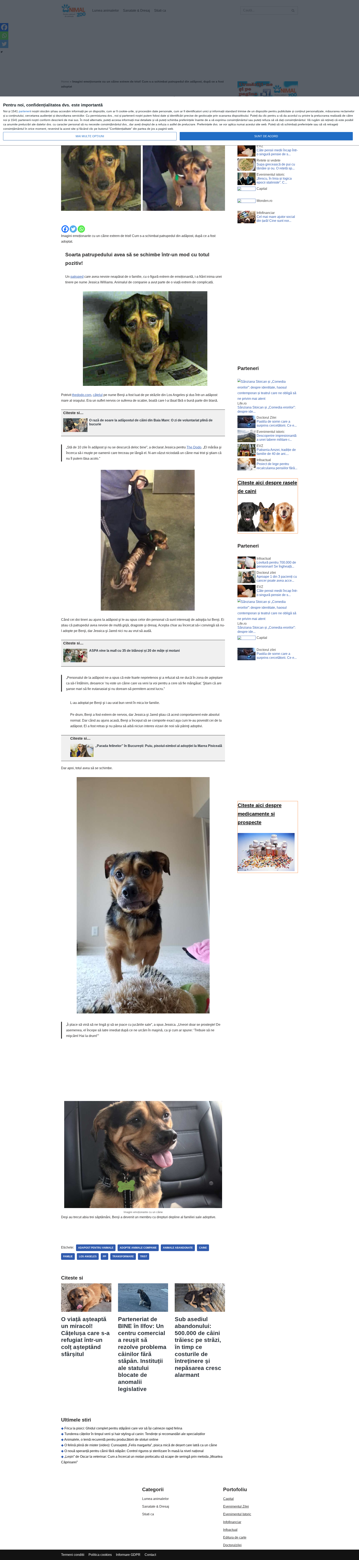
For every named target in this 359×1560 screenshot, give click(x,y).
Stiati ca (148, 1514)
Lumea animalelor (155, 1499)
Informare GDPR (128, 1554)
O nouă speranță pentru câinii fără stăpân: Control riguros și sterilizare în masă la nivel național (134, 1451)
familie (68, 1256)
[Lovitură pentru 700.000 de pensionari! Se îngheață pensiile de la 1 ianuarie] (246, 564)
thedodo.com (81, 395)
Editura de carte (234, 1537)
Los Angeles (88, 1256)
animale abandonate (178, 1247)
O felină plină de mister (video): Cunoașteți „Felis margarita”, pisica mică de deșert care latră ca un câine (140, 1445)
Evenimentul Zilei (236, 1506)
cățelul (98, 395)
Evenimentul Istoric (237, 1514)
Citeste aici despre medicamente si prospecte (260, 813)
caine (203, 1247)
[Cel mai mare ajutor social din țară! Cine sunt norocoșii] (246, 218)
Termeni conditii (72, 1554)
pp (104, 1256)
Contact (150, 1554)
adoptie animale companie (138, 1247)
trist (143, 1256)
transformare (123, 1256)
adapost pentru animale (95, 1247)
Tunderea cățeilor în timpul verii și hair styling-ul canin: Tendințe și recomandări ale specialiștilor (134, 1434)
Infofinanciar (232, 1522)
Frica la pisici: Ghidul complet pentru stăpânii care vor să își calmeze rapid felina (123, 1428)
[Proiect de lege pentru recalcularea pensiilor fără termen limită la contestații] (246, 465)
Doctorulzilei (232, 1545)
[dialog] (179, 121)
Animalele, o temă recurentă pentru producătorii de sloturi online (111, 1439)
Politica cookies (100, 1554)
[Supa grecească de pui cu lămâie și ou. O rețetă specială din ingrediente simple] (246, 165)
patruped (77, 276)
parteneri (25, 111)
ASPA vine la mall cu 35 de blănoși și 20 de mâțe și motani (134, 650)
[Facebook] (65, 229)
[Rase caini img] (266, 530)
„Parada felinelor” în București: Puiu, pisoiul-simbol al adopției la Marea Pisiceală (158, 746)
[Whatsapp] (81, 229)
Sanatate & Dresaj (155, 1506)
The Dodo (194, 447)
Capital (228, 1499)
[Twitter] (73, 229)
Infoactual (230, 1530)
